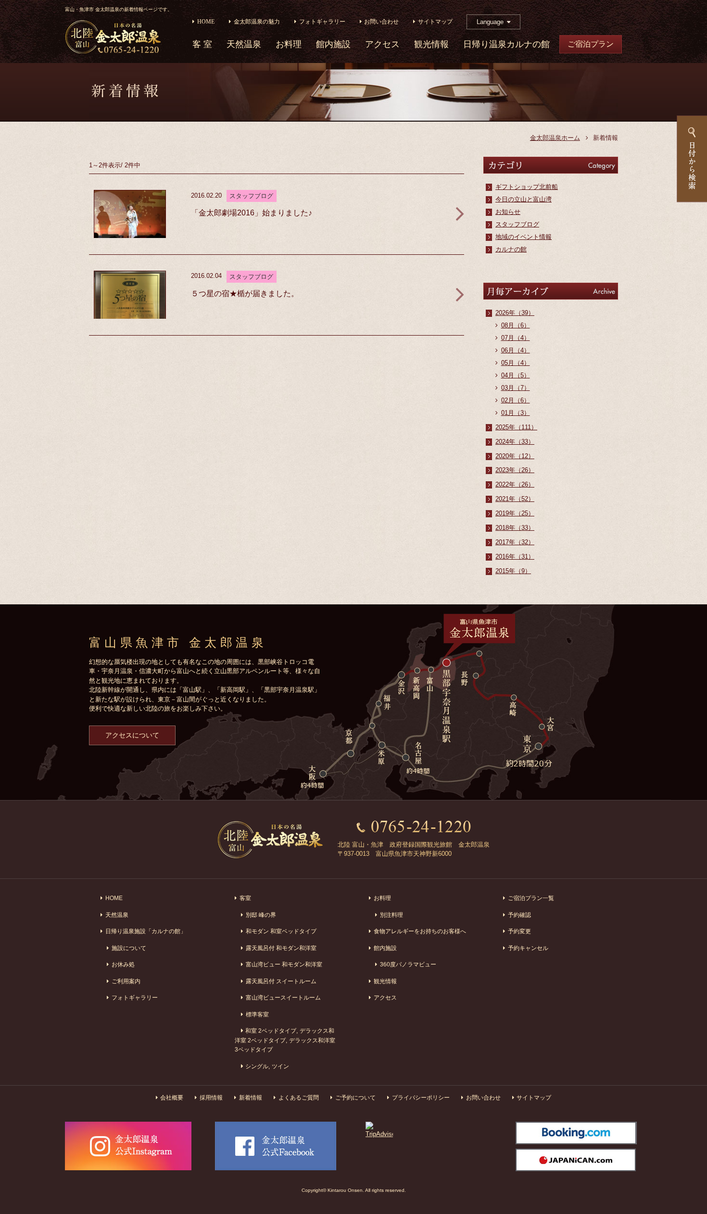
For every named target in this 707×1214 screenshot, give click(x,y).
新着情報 (250, 1097)
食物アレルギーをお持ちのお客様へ (420, 931)
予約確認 (519, 915)
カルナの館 (511, 249)
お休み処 (123, 964)
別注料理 (391, 915)
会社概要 (171, 1097)
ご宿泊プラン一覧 (531, 898)
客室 (245, 898)
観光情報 (431, 44)
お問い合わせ (381, 22)
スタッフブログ (517, 224)
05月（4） (515, 362)
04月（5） (515, 375)
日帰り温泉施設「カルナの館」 (145, 931)
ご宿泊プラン (591, 44)
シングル (256, 1066)
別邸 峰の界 (261, 915)
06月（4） (515, 350)
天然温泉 (244, 44)
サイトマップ (435, 22)
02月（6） (515, 400)
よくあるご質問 (298, 1097)
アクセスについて (132, 735)
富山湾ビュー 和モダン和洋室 (284, 964)
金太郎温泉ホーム (555, 137)
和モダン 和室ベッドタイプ (281, 931)
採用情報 (211, 1097)
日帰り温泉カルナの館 (506, 44)
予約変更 (519, 931)
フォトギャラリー (322, 22)
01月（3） (515, 412)
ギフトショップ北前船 (526, 186)
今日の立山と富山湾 (523, 199)
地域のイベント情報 (523, 236)
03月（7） (515, 387)
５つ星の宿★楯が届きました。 (245, 293)
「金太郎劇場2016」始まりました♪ (251, 213)
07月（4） (515, 337)
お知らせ (507, 211)
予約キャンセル (528, 948)
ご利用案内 (126, 981)
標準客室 (257, 1014)
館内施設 (333, 44)
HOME (206, 22)
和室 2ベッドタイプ (270, 1030)
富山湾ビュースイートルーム (283, 997)
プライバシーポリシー (421, 1097)
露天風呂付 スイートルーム (281, 981)
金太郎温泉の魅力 (257, 22)
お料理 (289, 44)
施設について (129, 948)
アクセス (382, 44)
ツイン (280, 1066)
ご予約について (355, 1097)
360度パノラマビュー (408, 964)
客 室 (202, 44)
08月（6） (515, 325)
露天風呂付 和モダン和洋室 (281, 948)
